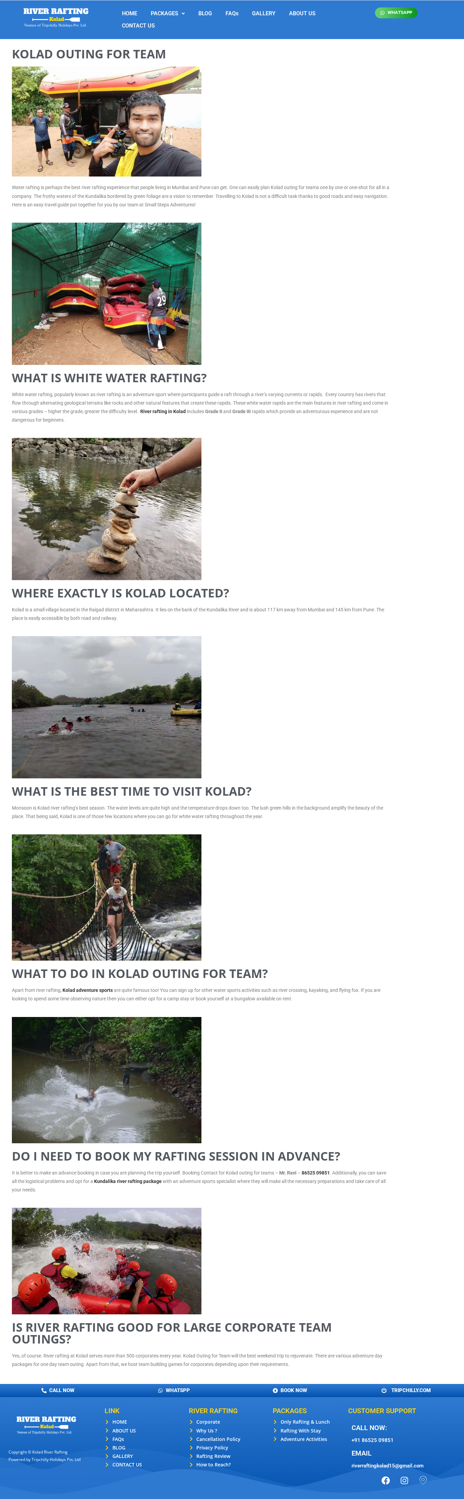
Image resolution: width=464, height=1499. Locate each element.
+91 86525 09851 (373, 1440)
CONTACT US (138, 25)
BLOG (205, 13)
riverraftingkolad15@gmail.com (388, 1466)
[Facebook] (385, 1480)
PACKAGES (164, 13)
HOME (129, 13)
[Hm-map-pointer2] (423, 1480)
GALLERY (263, 13)
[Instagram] (404, 1480)
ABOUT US (302, 13)
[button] (168, 13)
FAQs (232, 13)
